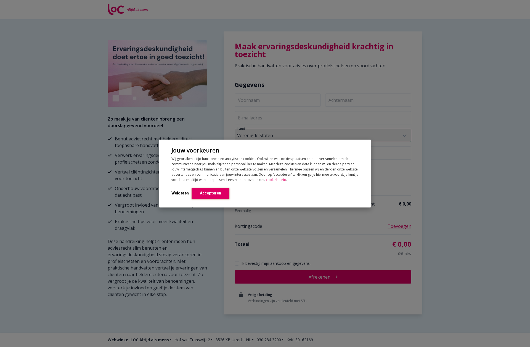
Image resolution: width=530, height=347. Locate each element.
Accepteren (210, 193)
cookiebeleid (276, 179)
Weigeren (180, 193)
